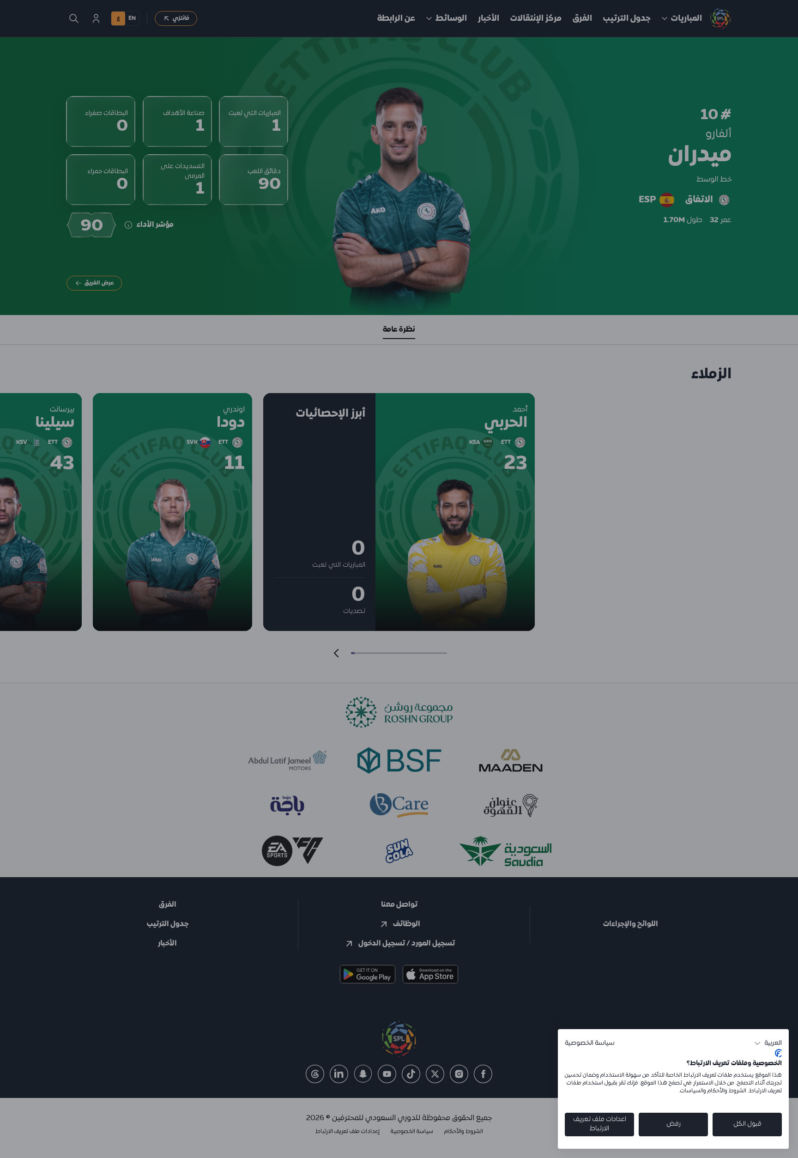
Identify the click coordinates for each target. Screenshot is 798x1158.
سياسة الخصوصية (590, 1043)
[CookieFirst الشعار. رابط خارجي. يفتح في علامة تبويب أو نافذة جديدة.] (778, 1053)
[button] (768, 1043)
